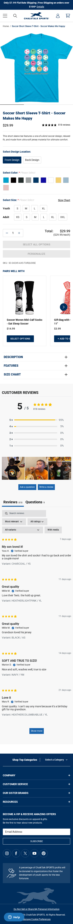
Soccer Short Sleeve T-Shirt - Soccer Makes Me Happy (34, 116)
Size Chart (12, 374)
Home (6, 26)
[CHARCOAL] (21, 180)
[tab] (35, 502)
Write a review (46, 487)
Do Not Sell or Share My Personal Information (37, 909)
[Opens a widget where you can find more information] (14, 917)
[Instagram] (7, 853)
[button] (5, 15)
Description (13, 357)
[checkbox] (53, 530)
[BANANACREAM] (58, 180)
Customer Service (15, 784)
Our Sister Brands (15, 792)
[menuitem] (58, 15)
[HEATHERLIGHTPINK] (6, 187)
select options (20, 338)
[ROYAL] (43, 180)
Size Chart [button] (64, 200)
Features (11, 365)
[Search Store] (15, 15)
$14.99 (11, 328)
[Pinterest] (43, 853)
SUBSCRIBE (36, 841)
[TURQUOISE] (6, 180)
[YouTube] (34, 853)
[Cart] (68, 15)
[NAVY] (36, 180)
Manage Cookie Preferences (36, 919)
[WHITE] (51, 180)
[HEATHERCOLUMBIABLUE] (66, 180)
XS (17, 217)
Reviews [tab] (12, 502)
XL (43, 208)
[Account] (58, 15)
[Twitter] (25, 853)
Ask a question (27, 487)
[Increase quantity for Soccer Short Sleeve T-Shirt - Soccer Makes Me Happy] (19, 233)
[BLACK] (13, 180)
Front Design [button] (12, 159)
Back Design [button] (32, 159)
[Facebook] (16, 853)
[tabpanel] (36, 624)
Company (9, 775)
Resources (10, 801)
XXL (62, 217)
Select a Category (54, 759)
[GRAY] (28, 180)
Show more (36, 731)
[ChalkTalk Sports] (36, 16)
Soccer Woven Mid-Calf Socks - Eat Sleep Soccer (24, 321)
